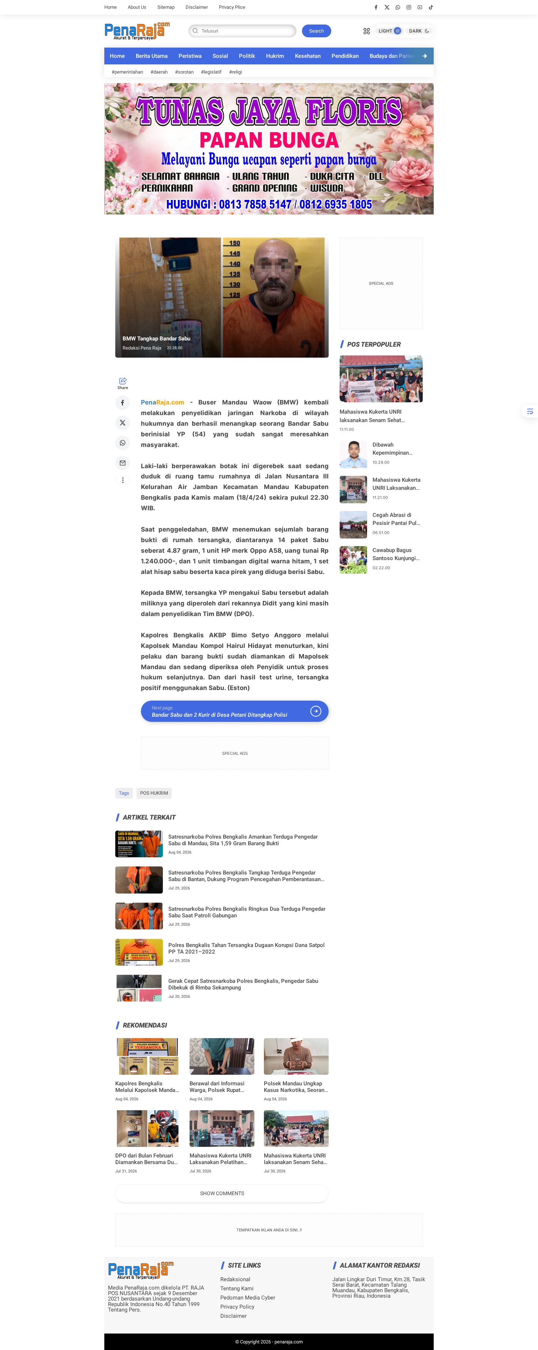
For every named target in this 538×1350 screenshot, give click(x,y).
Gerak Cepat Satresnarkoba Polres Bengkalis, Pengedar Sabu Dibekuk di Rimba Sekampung (243, 984)
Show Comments (222, 1193)
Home (110, 7)
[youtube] (420, 7)
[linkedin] (329, 667)
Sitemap (166, 7)
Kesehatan (308, 56)
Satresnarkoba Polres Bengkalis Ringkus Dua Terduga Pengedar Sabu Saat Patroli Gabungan (246, 912)
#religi (235, 72)
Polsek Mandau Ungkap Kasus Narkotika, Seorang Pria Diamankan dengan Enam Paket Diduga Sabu (296, 1086)
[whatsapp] (398, 7)
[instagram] (409, 7)
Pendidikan (345, 56)
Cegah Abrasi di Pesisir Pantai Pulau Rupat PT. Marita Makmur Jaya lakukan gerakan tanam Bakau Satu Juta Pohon (397, 519)
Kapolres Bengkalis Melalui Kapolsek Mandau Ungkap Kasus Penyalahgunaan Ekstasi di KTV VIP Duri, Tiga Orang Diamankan (146, 1086)
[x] (387, 7)
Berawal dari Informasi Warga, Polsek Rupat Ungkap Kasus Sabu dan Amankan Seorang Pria (219, 1086)
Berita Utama (152, 56)
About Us (137, 7)
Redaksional (235, 1279)
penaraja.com (288, 1342)
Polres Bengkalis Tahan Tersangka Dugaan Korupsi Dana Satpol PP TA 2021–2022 (246, 948)
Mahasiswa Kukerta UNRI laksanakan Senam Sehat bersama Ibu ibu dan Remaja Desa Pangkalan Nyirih (295, 1159)
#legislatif (211, 72)
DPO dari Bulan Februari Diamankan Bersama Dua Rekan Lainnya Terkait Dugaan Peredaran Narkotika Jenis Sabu (146, 1159)
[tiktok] (431, 7)
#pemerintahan (127, 72)
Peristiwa (190, 56)
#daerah (159, 72)
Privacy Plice (232, 7)
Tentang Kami (237, 1288)
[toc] (530, 411)
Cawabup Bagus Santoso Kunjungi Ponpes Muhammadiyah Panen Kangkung (394, 555)
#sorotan (184, 72)
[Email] (122, 463)
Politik (247, 56)
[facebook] (376, 7)
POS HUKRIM (154, 793)
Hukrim (275, 56)
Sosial (220, 56)
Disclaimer (197, 7)
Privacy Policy (237, 1307)
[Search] (367, 30)
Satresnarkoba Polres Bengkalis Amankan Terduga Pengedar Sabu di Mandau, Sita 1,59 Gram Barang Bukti (243, 840)
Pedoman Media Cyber (247, 1298)
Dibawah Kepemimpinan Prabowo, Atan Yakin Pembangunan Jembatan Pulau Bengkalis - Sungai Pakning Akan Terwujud (395, 449)
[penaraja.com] (137, 30)
